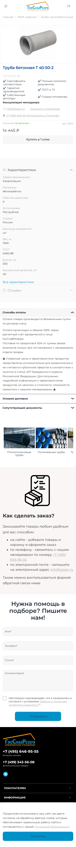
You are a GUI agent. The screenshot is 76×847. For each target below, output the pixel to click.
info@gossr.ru (16, 109)
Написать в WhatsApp (45, 109)
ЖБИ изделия (27, 17)
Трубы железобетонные (57, 17)
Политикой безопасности (52, 826)
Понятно (38, 836)
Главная (8, 17)
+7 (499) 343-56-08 (18, 762)
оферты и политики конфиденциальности (38, 703)
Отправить (38, 716)
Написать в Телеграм (44, 115)
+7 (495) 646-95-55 (18, 115)
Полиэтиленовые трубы (19, 453)
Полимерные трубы (51, 452)
